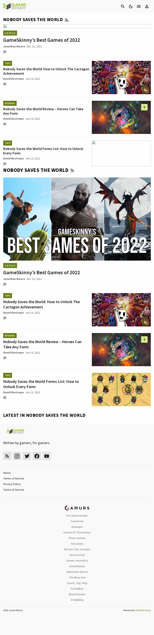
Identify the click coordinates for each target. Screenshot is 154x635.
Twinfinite (77, 521)
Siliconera (77, 543)
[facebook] (37, 456)
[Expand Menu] (139, 6)
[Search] (123, 6)
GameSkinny (77, 566)
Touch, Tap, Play (77, 583)
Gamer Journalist (77, 560)
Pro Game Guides (77, 515)
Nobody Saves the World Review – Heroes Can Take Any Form (43, 111)
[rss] (7, 456)
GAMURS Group (143, 610)
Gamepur (77, 527)
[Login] (147, 6)
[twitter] (27, 456)
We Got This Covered (77, 549)
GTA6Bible (77, 600)
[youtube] (47, 456)
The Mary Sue (77, 577)
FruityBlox (77, 588)
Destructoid (77, 555)
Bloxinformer (77, 594)
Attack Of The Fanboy (77, 532)
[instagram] (17, 456)
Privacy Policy (12, 484)
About (7, 473)
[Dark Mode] (131, 6)
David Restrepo (13, 79)
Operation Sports (77, 572)
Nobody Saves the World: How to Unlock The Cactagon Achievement (46, 71)
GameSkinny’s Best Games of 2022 (41, 40)
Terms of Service (13, 478)
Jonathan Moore (14, 46)
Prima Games (77, 538)
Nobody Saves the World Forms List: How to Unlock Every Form (43, 150)
